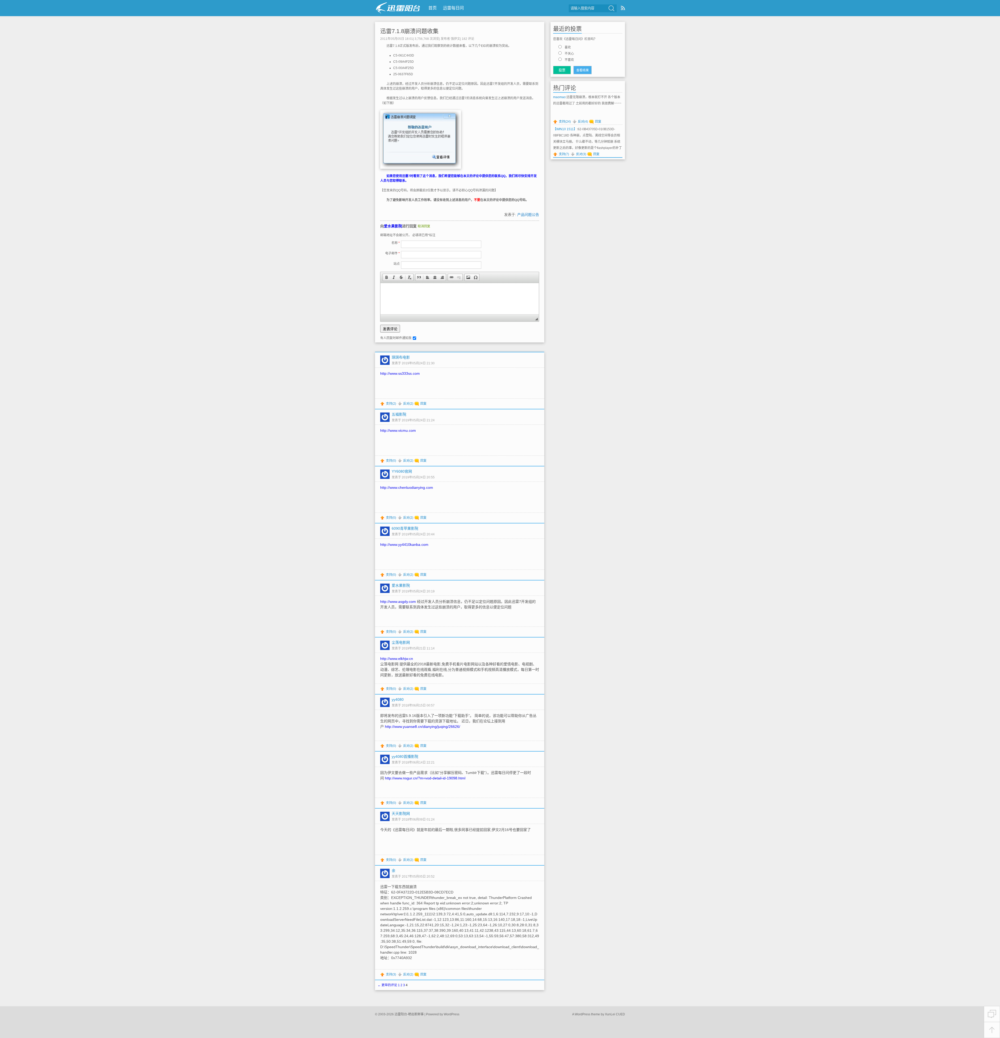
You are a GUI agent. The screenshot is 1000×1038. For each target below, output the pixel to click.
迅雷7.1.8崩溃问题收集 (409, 31)
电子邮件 (392, 253)
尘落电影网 (401, 642)
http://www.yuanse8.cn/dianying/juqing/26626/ (422, 726)
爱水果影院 (393, 226)
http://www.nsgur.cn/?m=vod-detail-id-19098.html (425, 778)
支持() (391, 403)
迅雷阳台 (398, 8)
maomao (559, 97)
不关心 (569, 53)
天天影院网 (401, 813)
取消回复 (424, 226)
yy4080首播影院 (405, 756)
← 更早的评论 (387, 985)
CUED (620, 1014)
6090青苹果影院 (405, 528)
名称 (395, 243)
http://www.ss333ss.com (400, 373)
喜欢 (568, 47)
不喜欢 (569, 60)
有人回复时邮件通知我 (395, 338)
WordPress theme (587, 1014)
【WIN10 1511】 (565, 129)
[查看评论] (992, 1014)
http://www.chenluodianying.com (406, 487)
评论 (468, 39)
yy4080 (398, 699)
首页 (432, 8)
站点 (396, 264)
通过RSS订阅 (623, 8)
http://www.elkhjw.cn (396, 658)
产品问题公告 (528, 214)
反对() (408, 403)
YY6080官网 (402, 471)
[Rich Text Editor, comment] (459, 298)
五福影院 (399, 414)
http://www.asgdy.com (398, 601)
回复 (423, 403)
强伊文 (455, 39)
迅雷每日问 (453, 8)
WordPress (451, 1014)
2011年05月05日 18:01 (396, 39)
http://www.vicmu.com (398, 430)
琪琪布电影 (401, 357)
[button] (386, 277)
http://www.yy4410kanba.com (404, 544)
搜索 (611, 8)
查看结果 (582, 70)
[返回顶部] (992, 1030)
